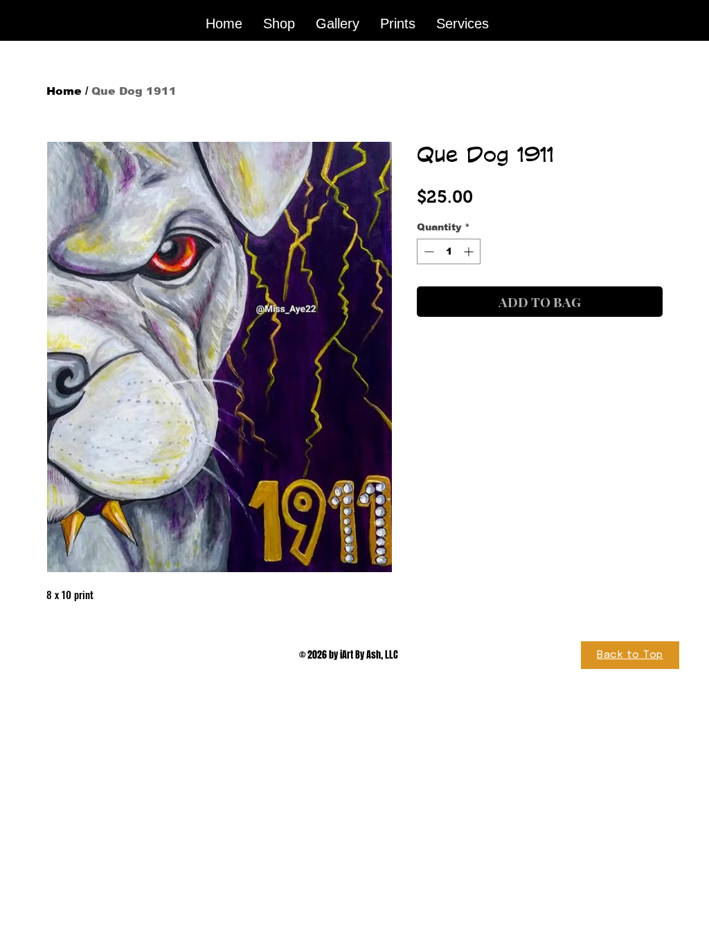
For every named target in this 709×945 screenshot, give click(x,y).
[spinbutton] (448, 251)
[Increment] (469, 251)
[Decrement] (427, 251)
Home (64, 91)
